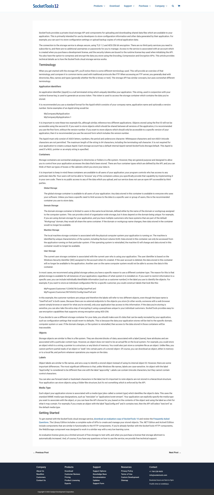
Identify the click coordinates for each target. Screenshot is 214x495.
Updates (96, 480)
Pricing (68, 477)
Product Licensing (72, 480)
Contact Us (41, 480)
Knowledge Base (100, 474)
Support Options (99, 471)
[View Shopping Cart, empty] (179, 6)
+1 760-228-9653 (156, 471)
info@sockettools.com (158, 475)
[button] (104, 6)
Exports (68, 483)
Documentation (99, 477)
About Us (40, 471)
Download (69, 471)
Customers (41, 477)
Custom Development (130, 477)
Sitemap (124, 480)
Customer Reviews (72, 474)
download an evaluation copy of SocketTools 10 (116, 419)
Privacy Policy (127, 471)
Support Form (98, 483)
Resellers (40, 474)
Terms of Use (126, 474)
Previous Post (41, 452)
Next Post (175, 452)
